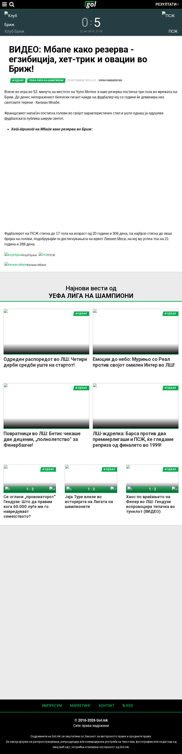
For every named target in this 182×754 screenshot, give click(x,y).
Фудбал (18, 80)
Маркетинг (80, 705)
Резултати (166, 4)
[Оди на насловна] (92, 4)
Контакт (107, 705)
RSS (129, 705)
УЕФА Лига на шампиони (46, 80)
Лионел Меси (115, 239)
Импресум (52, 705)
